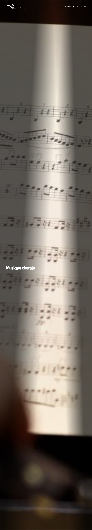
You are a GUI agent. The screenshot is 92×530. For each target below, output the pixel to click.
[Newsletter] (77, 6)
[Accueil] (15, 6)
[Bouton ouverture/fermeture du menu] (85, 6)
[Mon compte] (81, 6)
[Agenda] (73, 6)
